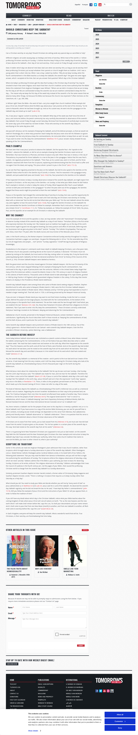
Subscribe (102, 84)
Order (101, 92)
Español (77, 5)
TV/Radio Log (15, 687)
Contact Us (14, 694)
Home (9, 25)
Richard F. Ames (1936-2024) (36, 33)
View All (85, 530)
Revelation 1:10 (29, 381)
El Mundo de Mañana (74, 687)
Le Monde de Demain (74, 684)
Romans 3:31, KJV (28, 305)
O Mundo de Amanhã (74, 700)
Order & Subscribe (17, 703)
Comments (21, 20)
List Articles (103, 80)
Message (12, 618)
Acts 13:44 (42, 203)
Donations (39, 20)
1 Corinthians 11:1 (27, 208)
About (13, 20)
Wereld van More (73, 697)
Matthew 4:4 (28, 486)
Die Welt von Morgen (74, 690)
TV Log (116, 20)
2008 (29, 25)
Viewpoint (123, 20)
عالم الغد (68, 703)
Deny (120, 728)
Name (11, 607)
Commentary (76, 20)
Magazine (86, 20)
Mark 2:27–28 (40, 376)
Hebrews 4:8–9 (40, 397)
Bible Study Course (55, 20)
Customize (119, 721)
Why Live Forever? (43, 568)
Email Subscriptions (45, 684)
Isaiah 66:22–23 (47, 509)
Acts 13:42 (62, 190)
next (126, 61)
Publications (43, 680)
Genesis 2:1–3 (16, 354)
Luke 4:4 (39, 486)
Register (101, 117)
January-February (39, 25)
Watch (111, 15)
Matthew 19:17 (52, 139)
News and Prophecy (102, 121)
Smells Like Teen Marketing (71, 570)
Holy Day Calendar (17, 700)
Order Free (30, 20)
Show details (33, 731)
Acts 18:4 (44, 175)
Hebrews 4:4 (58, 427)
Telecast (97, 20)
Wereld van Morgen (74, 694)
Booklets (67, 20)
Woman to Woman (102, 109)
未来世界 (69, 706)
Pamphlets (99, 104)
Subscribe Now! (12, 664)
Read (69, 15)
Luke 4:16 (35, 111)
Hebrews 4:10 (63, 422)
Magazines (22, 25)
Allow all (120, 715)
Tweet (86, 28)
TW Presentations (16, 706)
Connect (27, 15)
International (72, 680)
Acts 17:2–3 (72, 165)
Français (85, 5)
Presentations (107, 20)
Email (10, 613)
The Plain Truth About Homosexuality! (17, 570)
